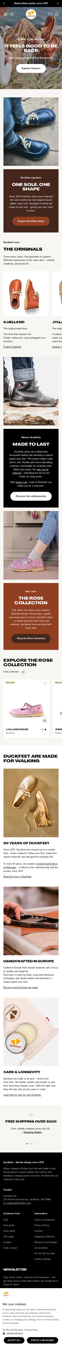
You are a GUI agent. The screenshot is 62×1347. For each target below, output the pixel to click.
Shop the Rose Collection (31, 638)
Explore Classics (31, 68)
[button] (31, 1333)
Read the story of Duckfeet (17, 876)
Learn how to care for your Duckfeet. (22, 1095)
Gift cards (8, 1236)
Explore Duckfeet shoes (31, 221)
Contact (7, 1242)
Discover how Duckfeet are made (20, 987)
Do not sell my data (44, 1253)
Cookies (38, 1231)
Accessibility (41, 1248)
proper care (21, 482)
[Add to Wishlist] (45, 683)
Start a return (10, 1248)
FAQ (5, 1220)
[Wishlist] (50, 14)
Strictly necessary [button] (42, 1340)
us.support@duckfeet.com (17, 1203)
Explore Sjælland (12, 347)
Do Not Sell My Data (13, 1329)
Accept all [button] (14, 1340)
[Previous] (4, 3)
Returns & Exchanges (45, 1242)
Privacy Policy (42, 1225)
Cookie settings (42, 1259)
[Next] (58, 3)
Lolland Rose (17, 729)
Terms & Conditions (44, 1220)
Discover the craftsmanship (31, 496)
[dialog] (31, 1317)
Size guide (8, 1225)
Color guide (9, 1231)
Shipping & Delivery (44, 1236)
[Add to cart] (45, 720)
